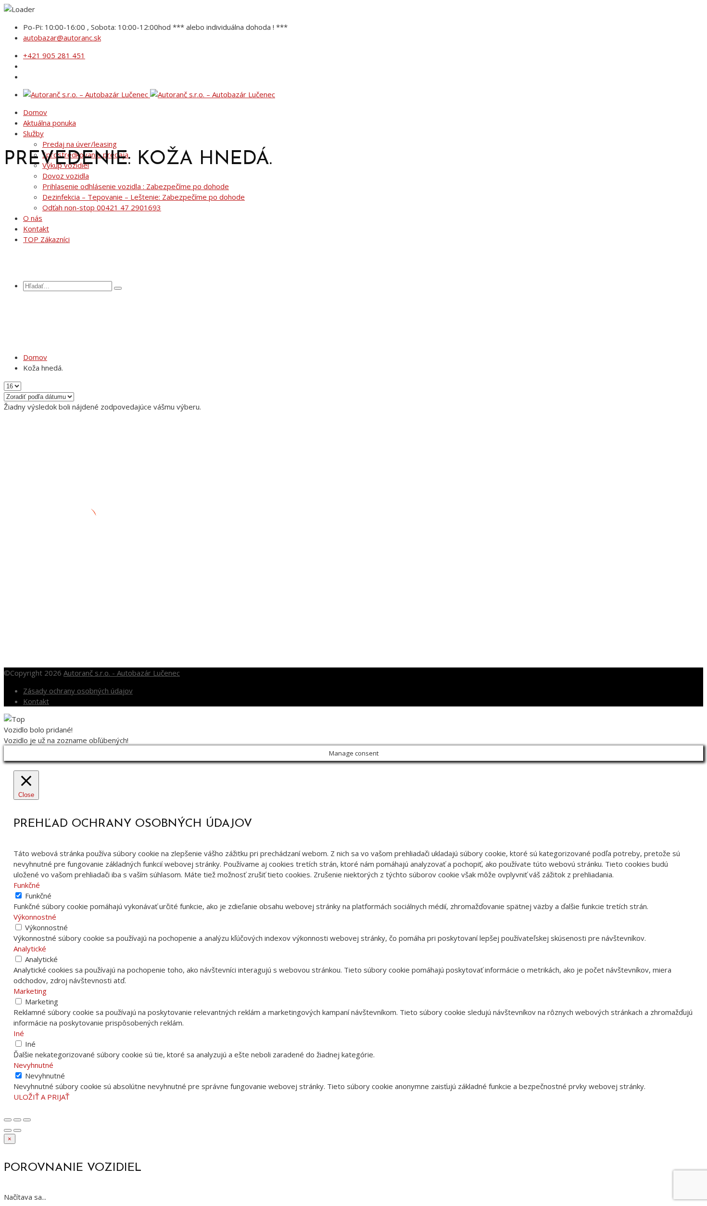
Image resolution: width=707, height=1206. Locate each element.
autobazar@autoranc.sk (62, 37)
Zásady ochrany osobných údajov (78, 690)
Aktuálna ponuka (49, 123)
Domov (35, 112)
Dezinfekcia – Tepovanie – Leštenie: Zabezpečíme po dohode (143, 197)
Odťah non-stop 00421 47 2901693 (101, 207)
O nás (32, 218)
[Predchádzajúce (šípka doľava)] (8, 1130)
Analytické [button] (29, 948)
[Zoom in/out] (27, 1119)
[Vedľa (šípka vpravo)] (17, 1130)
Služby (33, 133)
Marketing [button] (30, 991)
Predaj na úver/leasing (79, 144)
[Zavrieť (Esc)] (8, 1119)
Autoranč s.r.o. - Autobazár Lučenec (121, 673)
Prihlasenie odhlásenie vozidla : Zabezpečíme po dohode (135, 186)
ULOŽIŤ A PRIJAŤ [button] (41, 1097)
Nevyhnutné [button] (33, 1065)
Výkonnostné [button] (34, 917)
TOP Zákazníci (46, 239)
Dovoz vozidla (65, 175)
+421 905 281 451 (54, 55)
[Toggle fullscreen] (17, 1119)
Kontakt (36, 228)
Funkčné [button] (26, 885)
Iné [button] (18, 1033)
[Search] (118, 288)
